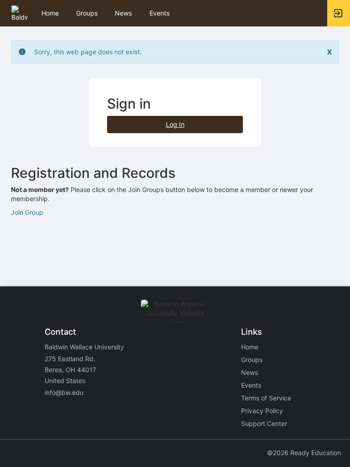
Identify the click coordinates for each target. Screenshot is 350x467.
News (123, 13)
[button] (19, 12)
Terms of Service (266, 398)
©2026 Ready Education (304, 453)
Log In (175, 124)
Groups (87, 13)
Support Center (264, 423)
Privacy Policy (262, 411)
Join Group (27, 212)
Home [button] (50, 13)
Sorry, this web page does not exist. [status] (88, 52)
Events (159, 13)
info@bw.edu (64, 392)
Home (249, 347)
